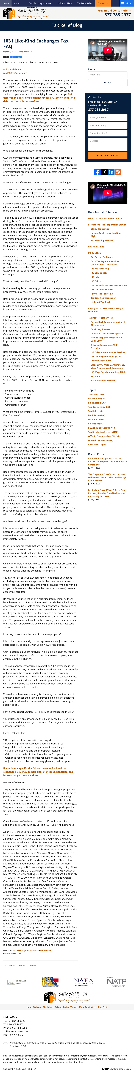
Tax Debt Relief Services (100, 317)
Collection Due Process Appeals (107, 333)
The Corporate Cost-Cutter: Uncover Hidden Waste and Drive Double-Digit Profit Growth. (107, 477)
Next (32, 965)
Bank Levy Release (100, 329)
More (128, 3)
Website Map (77, 1007)
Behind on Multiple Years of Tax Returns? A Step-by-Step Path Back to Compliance (107, 461)
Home (6, 3)
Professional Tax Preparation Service (107, 224)
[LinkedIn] (111, 172)
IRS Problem (45, 950)
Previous (10, 965)
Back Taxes (96, 415)
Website (37, 1007)
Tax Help (95, 411)
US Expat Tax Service (101, 302)
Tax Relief (96, 394)
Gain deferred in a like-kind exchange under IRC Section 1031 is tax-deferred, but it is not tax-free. (40, 98)
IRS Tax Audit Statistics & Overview (109, 285)
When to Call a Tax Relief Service (105, 218)
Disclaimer (48, 1007)
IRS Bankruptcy (99, 272)
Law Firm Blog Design (116, 1068)
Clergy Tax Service (100, 228)
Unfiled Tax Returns (100, 440)
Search (107, 82)
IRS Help (95, 277)
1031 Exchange (19, 950)
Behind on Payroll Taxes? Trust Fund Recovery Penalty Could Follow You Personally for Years (107, 493)
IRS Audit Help (65, 3)
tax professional (24, 821)
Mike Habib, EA (28, 1068)
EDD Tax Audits (96, 246)
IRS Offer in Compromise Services (108, 352)
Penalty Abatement (101, 360)
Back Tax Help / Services (40, 3)
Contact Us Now (108, 155)
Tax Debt (95, 376)
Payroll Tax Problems (102, 293)
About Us (18, 3)
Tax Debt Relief (84, 3)
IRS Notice (31, 950)
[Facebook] (97, 172)
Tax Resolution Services (103, 380)
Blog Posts (102, 1007)
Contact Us (102, 3)
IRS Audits (96, 419)
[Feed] (118, 172)
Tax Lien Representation (103, 297)
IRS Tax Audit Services (102, 289)
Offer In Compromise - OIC (103, 436)
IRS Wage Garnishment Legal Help (108, 372)
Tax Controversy (99, 406)
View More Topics (97, 444)
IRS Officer (96, 281)
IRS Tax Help (94, 253)
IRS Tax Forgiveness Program (106, 356)
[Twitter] (104, 172)
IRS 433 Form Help (100, 268)
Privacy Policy (62, 1007)
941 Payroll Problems (102, 257)
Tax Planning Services (102, 240)
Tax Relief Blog (26, 13)
